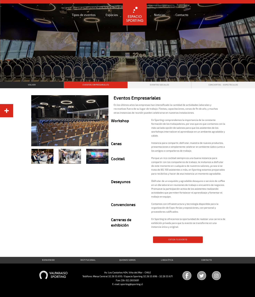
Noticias (159, 15)
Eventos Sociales (159, 85)
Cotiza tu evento (177, 239)
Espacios (112, 15)
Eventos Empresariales (96, 85)
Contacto (182, 15)
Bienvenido (48, 260)
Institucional (88, 260)
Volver (32, 85)
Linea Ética (167, 260)
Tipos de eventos (84, 15)
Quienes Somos (127, 260)
